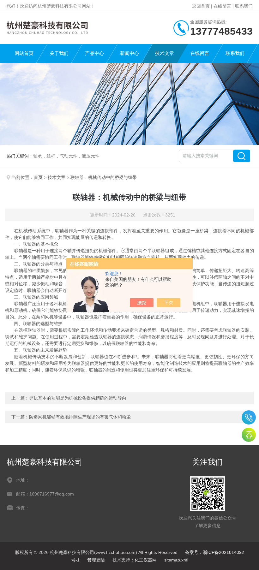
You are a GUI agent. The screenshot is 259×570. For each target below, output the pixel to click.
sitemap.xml (176, 559)
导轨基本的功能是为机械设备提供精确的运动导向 (77, 398)
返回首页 (201, 6)
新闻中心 (129, 53)
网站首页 (24, 53)
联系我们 (244, 6)
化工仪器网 (146, 559)
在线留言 (222, 6)
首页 (38, 177)
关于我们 (59, 53)
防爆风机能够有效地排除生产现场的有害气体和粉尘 (80, 416)
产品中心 (94, 53)
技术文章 (164, 53)
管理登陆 (96, 559)
